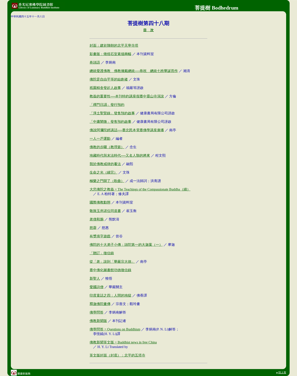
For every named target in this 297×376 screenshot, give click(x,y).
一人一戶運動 (100, 138)
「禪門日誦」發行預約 (107, 105)
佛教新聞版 (98, 321)
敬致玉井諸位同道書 (105, 211)
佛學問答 (96, 312)
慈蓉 (93, 228)
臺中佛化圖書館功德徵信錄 (110, 270)
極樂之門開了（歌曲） (107, 181)
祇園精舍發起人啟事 (105, 88)
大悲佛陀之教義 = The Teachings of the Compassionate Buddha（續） (140, 189)
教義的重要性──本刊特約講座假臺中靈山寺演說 (127, 96)
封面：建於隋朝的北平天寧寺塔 (114, 45)
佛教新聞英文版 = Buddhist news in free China (123, 342)
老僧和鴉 (96, 219)
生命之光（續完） (103, 172)
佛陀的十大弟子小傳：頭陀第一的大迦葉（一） (126, 244)
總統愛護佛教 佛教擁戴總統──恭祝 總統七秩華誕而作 (134, 71)
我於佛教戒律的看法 (105, 164)
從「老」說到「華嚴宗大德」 (112, 261)
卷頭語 (95, 62)
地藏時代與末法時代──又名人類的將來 (120, 155)
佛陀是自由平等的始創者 (109, 79)
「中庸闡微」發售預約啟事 (110, 121)
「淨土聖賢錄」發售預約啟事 (112, 113)
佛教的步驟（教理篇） (107, 147)
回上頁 (282, 372)
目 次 (148, 30)
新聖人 (95, 278)
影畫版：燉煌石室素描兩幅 (110, 54)
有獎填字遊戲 (100, 236)
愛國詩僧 (96, 287)
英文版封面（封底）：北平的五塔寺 (117, 355)
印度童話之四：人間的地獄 (110, 295)
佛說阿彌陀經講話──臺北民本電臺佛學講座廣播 (127, 130)
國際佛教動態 (100, 202)
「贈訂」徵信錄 (102, 253)
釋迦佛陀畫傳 (100, 304)
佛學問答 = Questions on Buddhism (115, 329)
